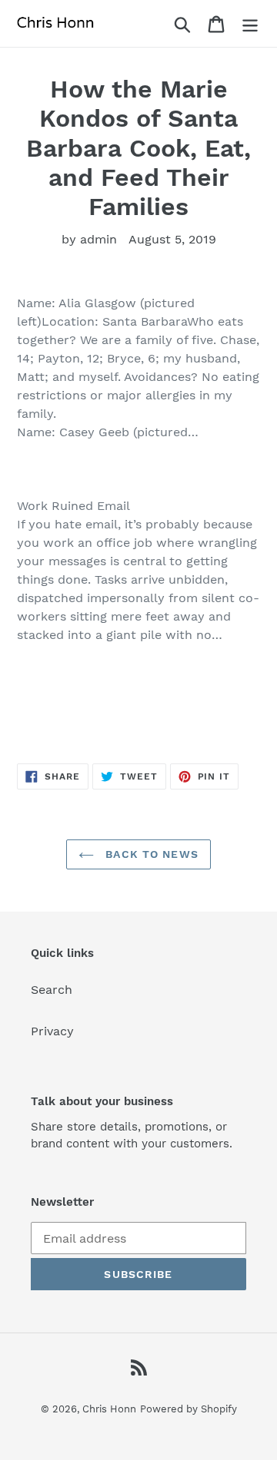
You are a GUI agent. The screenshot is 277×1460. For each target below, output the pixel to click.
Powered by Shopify (188, 1409)
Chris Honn (109, 1409)
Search (51, 989)
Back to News (150, 854)
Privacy (52, 1031)
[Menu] (250, 23)
